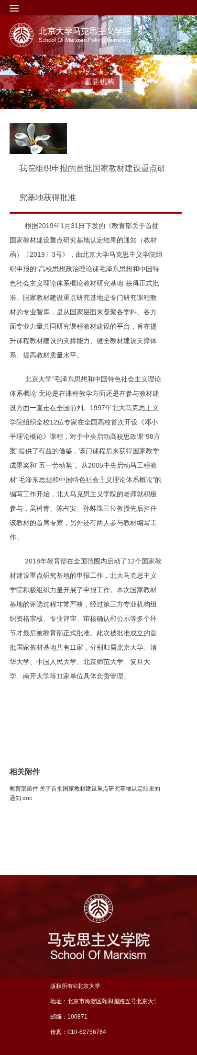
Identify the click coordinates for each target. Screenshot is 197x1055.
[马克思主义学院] (88, 35)
